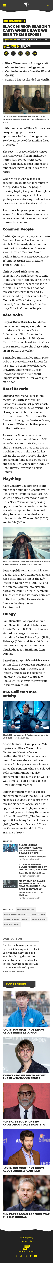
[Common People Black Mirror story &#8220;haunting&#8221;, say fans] (10, 868)
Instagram (26, 1256)
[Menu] (4, 5)
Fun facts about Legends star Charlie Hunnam (26, 1216)
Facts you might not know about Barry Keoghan (23, 1031)
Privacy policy (26, 1237)
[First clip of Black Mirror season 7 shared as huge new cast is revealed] (10, 885)
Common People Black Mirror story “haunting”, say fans (33, 867)
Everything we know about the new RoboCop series (24, 1077)
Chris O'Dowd (38, 914)
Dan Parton (22, 40)
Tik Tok (21, 1256)
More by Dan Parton (13, 971)
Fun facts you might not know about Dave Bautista (24, 1123)
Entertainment (14, 21)
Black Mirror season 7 (15, 914)
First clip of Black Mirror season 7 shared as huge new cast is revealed (32, 885)
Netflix (23, 155)
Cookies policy (27, 1241)
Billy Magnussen (25, 909)
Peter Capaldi (39, 919)
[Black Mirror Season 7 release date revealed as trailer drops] (10, 849)
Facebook (17, 1256)
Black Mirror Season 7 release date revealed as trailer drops (31, 849)
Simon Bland (26, 46)
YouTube (35, 1256)
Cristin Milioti (11, 919)
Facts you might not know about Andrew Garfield (23, 1169)
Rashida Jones (12, 924)
